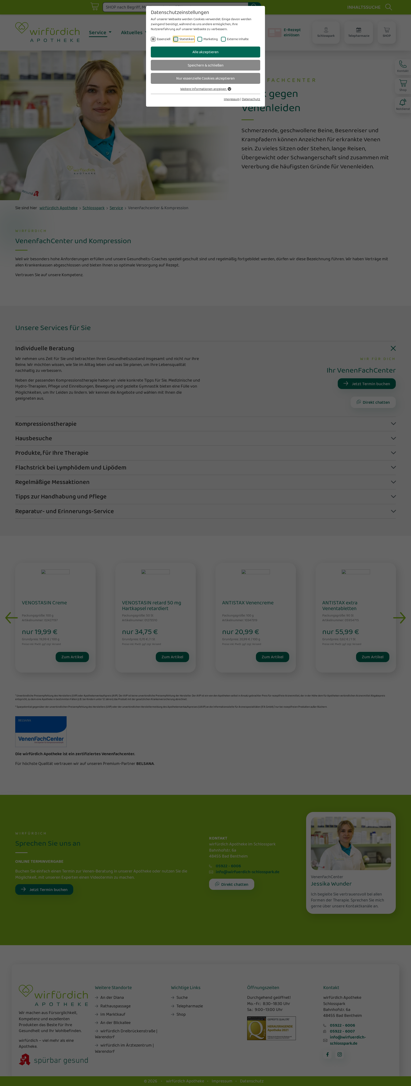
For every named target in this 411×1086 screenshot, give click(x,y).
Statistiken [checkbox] (186, 39)
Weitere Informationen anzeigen (203, 88)
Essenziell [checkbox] (163, 39)
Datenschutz (251, 99)
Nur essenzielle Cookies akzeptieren (205, 78)
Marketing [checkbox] (210, 39)
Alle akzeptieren (205, 52)
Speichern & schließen (206, 65)
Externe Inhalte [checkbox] (238, 39)
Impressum (232, 99)
